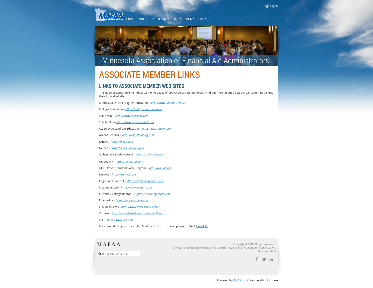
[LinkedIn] (271, 259)
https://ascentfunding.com (138, 135)
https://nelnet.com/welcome (128, 148)
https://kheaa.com (122, 141)
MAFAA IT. (202, 226)
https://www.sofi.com (120, 220)
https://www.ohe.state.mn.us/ (168, 103)
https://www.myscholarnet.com (135, 122)
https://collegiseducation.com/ (143, 109)
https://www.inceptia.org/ (136, 187)
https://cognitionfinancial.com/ (145, 181)
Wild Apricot (240, 280)
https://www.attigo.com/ (157, 128)
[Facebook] (257, 259)
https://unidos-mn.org (130, 161)
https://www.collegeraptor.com (152, 194)
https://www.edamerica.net (132, 200)
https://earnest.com (124, 174)
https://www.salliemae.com (131, 116)
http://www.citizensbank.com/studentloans (138, 213)
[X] (264, 259)
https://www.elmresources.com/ (140, 207)
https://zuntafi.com (160, 168)
